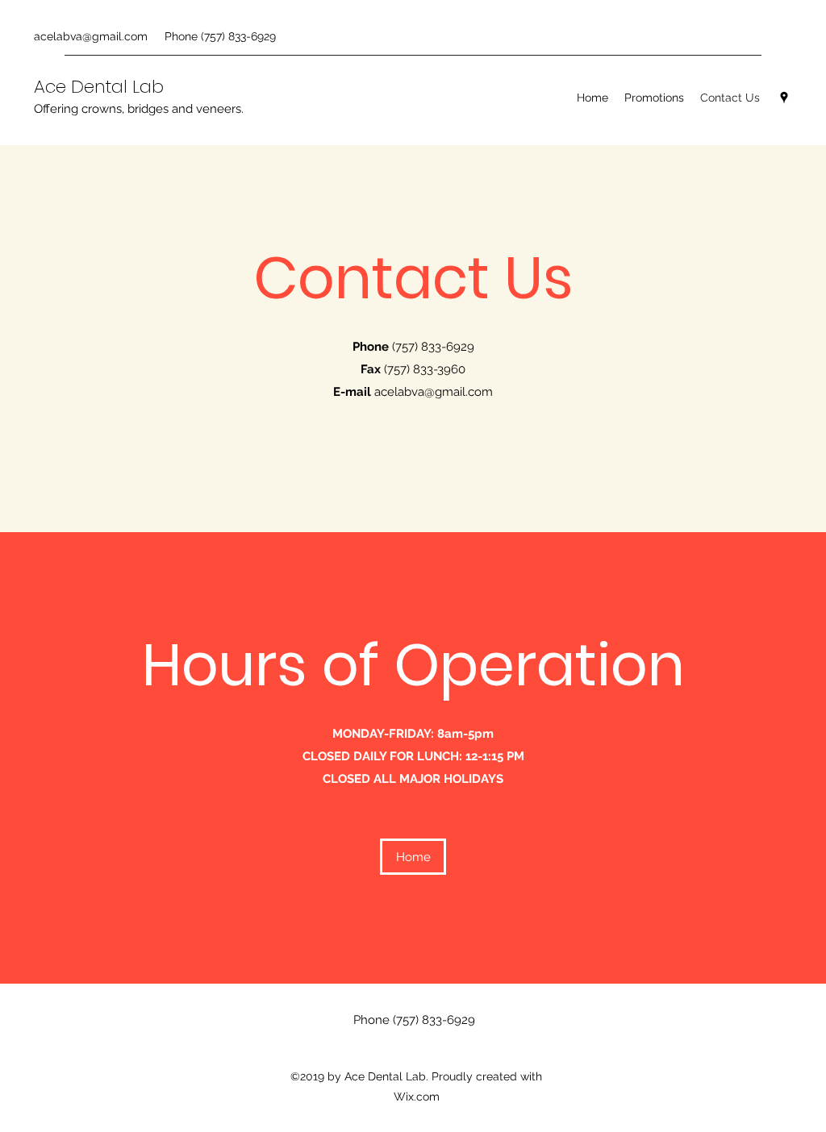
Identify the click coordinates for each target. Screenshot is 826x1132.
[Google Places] (784, 97)
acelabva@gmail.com (91, 36)
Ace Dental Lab (99, 86)
